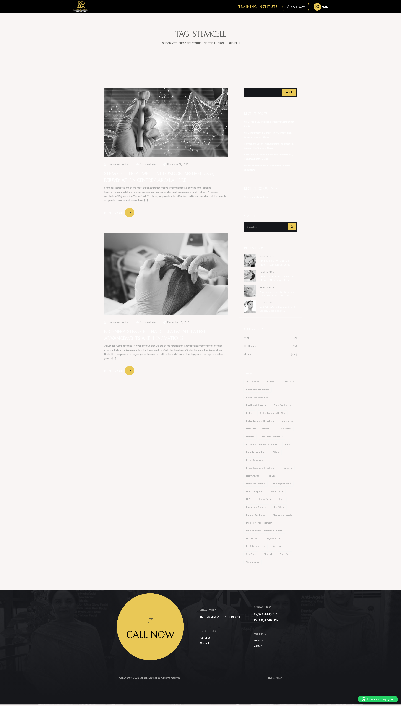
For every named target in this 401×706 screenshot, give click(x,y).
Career (258, 645)
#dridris (271, 381)
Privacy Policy (274, 677)
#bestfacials (252, 381)
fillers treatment (255, 460)
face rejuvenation (255, 452)
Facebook (231, 617)
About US (205, 637)
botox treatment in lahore (260, 420)
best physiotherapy (256, 405)
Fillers (276, 452)
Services (258, 640)
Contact (204, 643)
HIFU (248, 499)
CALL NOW (298, 6)
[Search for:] (270, 227)
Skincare (248, 354)
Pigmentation (274, 538)
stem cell (284, 554)
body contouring (283, 405)
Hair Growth (252, 475)
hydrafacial (265, 499)
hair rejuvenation (282, 483)
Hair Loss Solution (255, 483)
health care (276, 491)
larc (281, 499)
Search (288, 92)
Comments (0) (147, 164)
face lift (289, 444)
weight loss (252, 562)
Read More (114, 213)
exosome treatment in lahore (261, 444)
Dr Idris (250, 436)
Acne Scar (288, 381)
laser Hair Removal (256, 507)
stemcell (268, 554)
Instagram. (210, 617)
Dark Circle (287, 420)
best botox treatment (257, 389)
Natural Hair (252, 538)
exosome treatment (272, 436)
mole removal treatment (259, 522)
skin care (251, 554)
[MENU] (317, 7)
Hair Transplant (254, 491)
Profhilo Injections (255, 546)
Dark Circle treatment (257, 428)
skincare (277, 546)
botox (249, 413)
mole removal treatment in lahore (264, 530)
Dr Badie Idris (284, 428)
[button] (378, 699)
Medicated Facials (282, 515)
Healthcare (250, 346)
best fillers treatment (257, 397)
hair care (287, 467)
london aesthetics (255, 515)
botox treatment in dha (272, 413)
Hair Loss (271, 475)
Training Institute (258, 7)
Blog (246, 337)
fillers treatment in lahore (260, 467)
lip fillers (279, 507)
